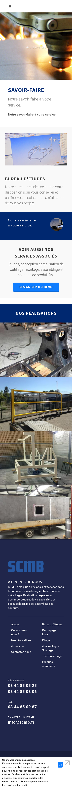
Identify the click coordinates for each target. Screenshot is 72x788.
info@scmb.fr (21, 722)
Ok (60, 764)
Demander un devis (36, 287)
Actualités (17, 646)
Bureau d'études (52, 624)
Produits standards (48, 664)
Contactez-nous (21, 651)
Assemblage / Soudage (50, 648)
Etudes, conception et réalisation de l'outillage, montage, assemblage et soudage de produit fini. (36, 269)
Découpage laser (49, 632)
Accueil (15, 624)
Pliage (46, 640)
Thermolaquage (52, 656)
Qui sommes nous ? (19, 632)
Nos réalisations (21, 640)
